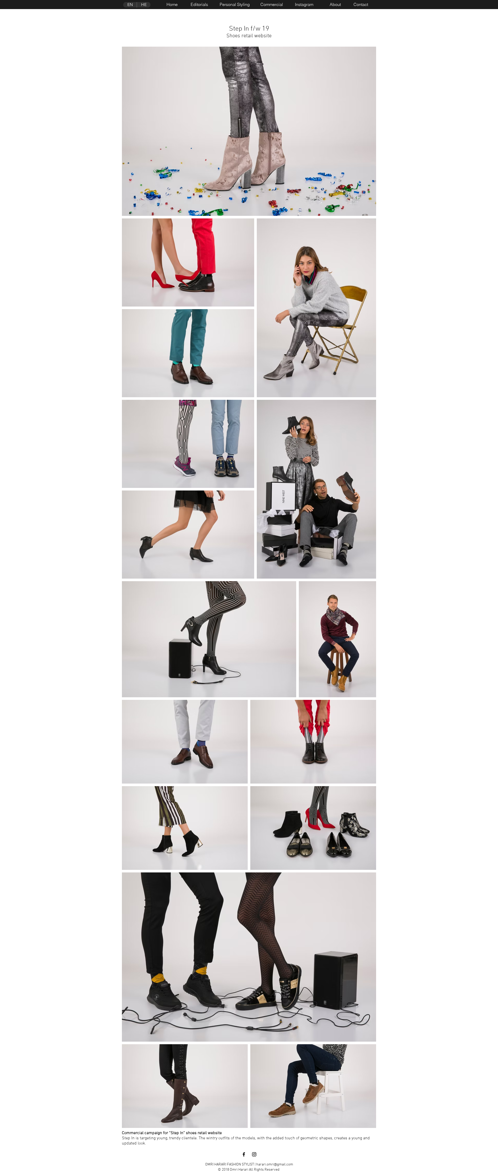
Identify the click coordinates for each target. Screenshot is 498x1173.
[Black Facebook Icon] (244, 1154)
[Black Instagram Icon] (254, 1154)
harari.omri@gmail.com (274, 1164)
